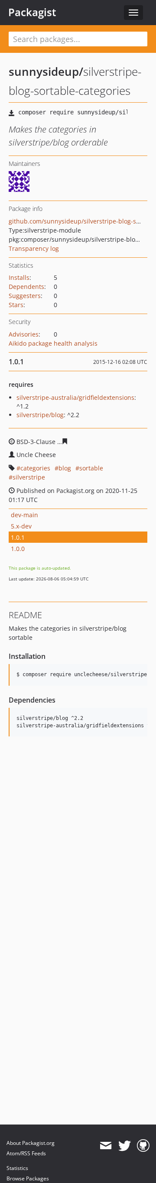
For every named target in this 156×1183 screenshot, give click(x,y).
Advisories (24, 334)
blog (64, 468)
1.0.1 (18, 537)
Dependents (26, 286)
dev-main (24, 515)
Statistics (17, 1168)
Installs (19, 277)
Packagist (32, 12)
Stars (16, 305)
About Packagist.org (30, 1143)
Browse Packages (27, 1178)
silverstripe (29, 477)
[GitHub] (143, 1146)
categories (35, 468)
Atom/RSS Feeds (26, 1153)
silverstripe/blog (40, 415)
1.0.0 (18, 549)
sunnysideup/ (46, 71)
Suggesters (25, 296)
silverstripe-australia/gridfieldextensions (75, 397)
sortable (91, 468)
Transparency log (34, 248)
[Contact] (105, 1146)
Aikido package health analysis (53, 343)
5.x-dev (21, 526)
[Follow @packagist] (124, 1146)
